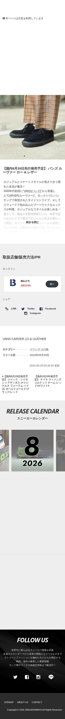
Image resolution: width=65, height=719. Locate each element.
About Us (22, 702)
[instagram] (38, 677)
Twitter (31, 309)
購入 (52, 284)
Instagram (35, 313)
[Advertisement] (32, 57)
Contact (37, 702)
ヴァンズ (35, 349)
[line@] (50, 677)
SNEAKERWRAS (33, 710)
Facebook (50, 309)
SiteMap (9, 702)
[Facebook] (26, 677)
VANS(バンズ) (32, 190)
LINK (13, 309)
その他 (44, 349)
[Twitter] (15, 677)
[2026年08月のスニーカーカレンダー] (32, 451)
